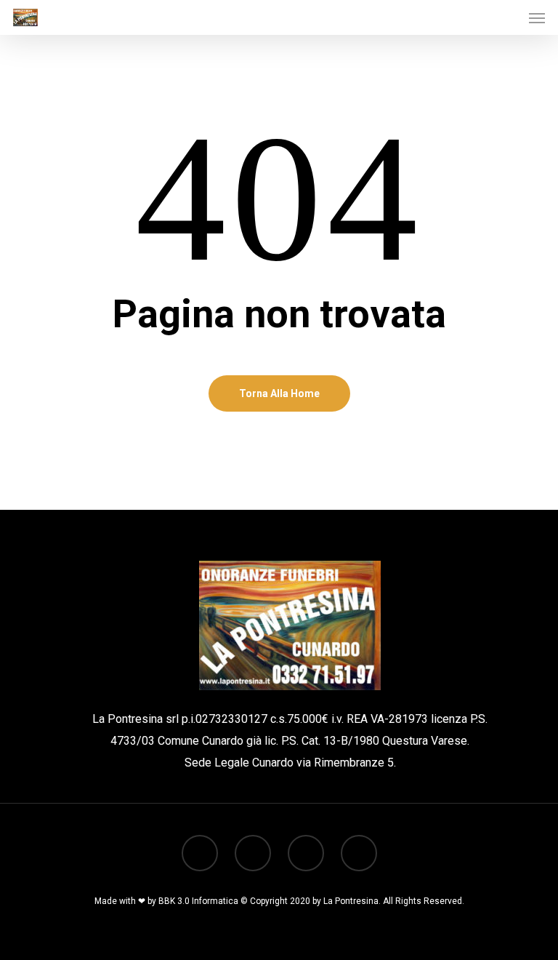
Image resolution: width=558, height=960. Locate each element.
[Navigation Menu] (537, 17)
